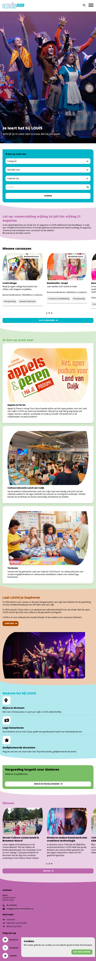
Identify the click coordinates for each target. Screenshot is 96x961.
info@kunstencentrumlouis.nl (20, 227)
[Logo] (13, 5)
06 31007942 (11, 905)
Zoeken (68, 6)
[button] (84, 5)
